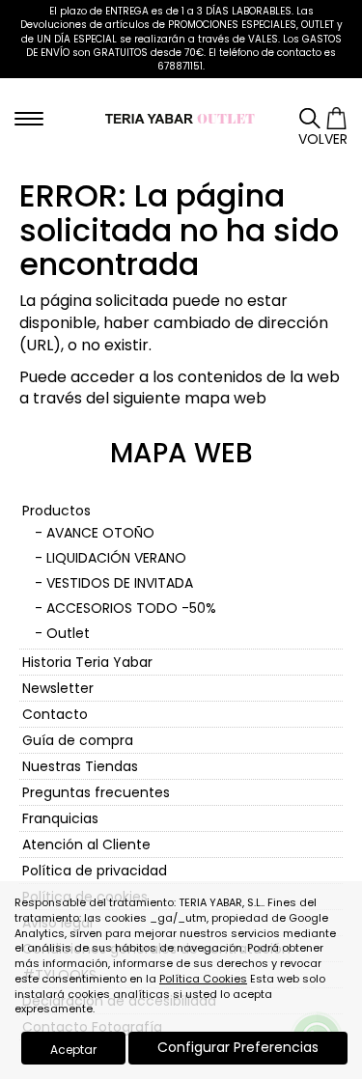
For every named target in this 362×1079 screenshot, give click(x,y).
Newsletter (58, 688)
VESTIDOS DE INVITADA (119, 583)
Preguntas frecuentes (96, 792)
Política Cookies (203, 978)
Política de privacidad (94, 870)
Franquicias (60, 818)
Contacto (55, 714)
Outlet (68, 633)
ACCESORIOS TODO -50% (131, 608)
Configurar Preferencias (238, 1047)
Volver (323, 139)
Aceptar (73, 1049)
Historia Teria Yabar (87, 662)
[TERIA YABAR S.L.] (181, 116)
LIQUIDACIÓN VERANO (116, 557)
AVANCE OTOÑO (100, 532)
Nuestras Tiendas (80, 766)
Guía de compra (77, 740)
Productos (56, 510)
